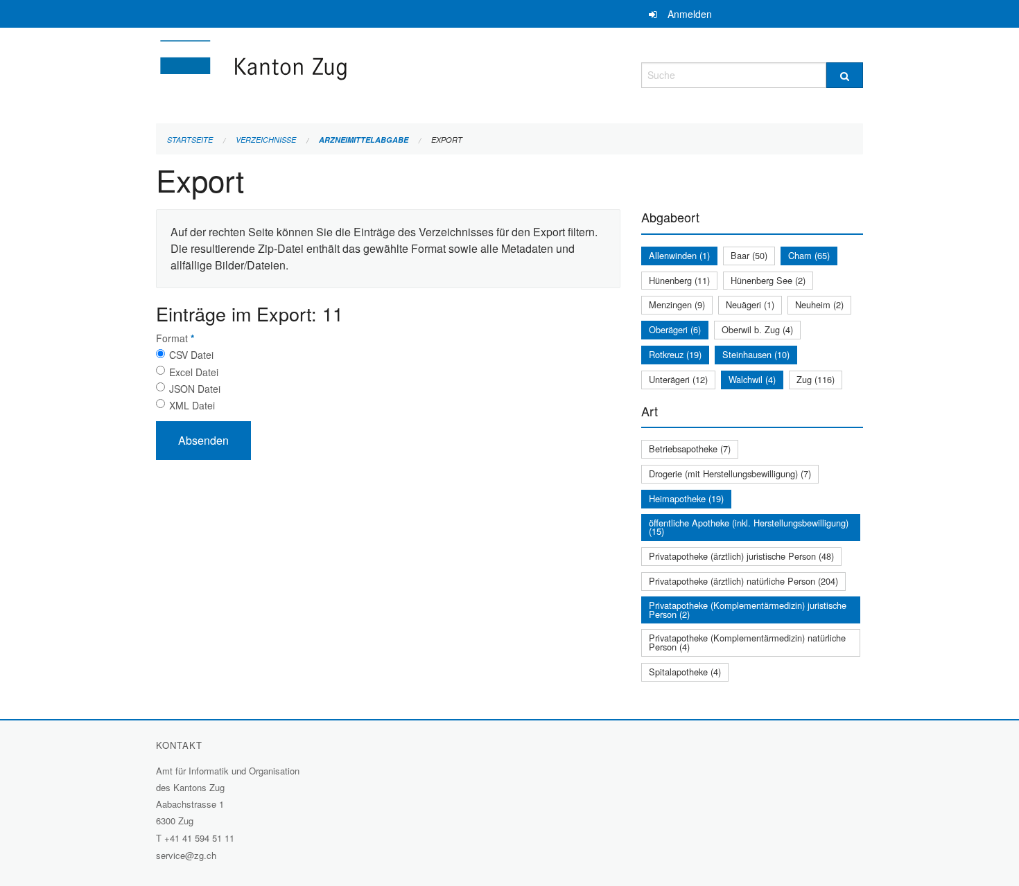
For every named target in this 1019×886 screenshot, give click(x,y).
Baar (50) (749, 255)
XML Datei (192, 405)
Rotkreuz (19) (675, 354)
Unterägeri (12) (678, 379)
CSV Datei (191, 355)
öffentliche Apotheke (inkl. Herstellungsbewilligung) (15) (748, 527)
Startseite (190, 139)
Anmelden (690, 14)
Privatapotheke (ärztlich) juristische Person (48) (741, 555)
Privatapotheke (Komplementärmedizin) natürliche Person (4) (747, 642)
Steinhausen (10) (756, 354)
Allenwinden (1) (679, 255)
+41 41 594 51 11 (199, 837)
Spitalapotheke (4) (685, 671)
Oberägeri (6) (675, 329)
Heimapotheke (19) (686, 498)
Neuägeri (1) (750, 304)
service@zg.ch (186, 855)
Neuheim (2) (819, 304)
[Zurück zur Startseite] (336, 73)
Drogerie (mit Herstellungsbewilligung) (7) (730, 473)
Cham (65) (809, 255)
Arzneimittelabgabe (363, 139)
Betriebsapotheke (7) (690, 448)
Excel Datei (193, 372)
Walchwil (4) (752, 379)
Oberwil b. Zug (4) (757, 329)
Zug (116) (815, 379)
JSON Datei (194, 389)
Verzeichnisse (266, 139)
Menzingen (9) (677, 304)
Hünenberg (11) (679, 280)
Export (446, 139)
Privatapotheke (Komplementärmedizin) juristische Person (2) (747, 610)
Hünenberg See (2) (768, 280)
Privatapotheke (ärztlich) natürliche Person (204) (743, 580)
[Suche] (844, 75)
